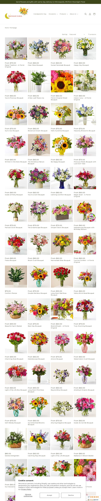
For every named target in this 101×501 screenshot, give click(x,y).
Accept (49, 495)
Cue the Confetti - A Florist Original (84, 261)
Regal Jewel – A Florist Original (82, 195)
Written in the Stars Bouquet (16, 162)
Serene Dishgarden (12, 456)
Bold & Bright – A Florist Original (60, 327)
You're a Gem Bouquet (36, 195)
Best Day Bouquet (35, 326)
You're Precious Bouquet (14, 98)
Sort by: (64, 34)
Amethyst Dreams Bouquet (84, 390)
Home (7, 27)
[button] (53, 14)
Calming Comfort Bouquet (61, 195)
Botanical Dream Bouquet (38, 131)
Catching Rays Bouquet (37, 456)
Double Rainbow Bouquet (37, 293)
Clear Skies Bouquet (35, 65)
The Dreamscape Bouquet (37, 227)
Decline (71, 495)
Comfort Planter (11, 293)
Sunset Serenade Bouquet (60, 65)
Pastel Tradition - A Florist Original (14, 66)
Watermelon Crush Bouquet (84, 359)
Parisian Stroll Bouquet (13, 227)
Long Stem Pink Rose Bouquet (36, 391)
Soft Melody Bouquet (13, 423)
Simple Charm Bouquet (59, 227)
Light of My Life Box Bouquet (16, 390)
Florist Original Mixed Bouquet (59, 99)
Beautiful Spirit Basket (13, 326)
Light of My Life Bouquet (60, 456)
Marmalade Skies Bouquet (60, 260)
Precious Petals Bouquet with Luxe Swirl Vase (85, 162)
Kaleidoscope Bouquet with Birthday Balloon (84, 228)
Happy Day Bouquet (81, 65)
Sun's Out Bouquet (12, 131)
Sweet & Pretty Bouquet (14, 195)
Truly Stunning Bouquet (83, 326)
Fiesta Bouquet (10, 260)
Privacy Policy (26, 489)
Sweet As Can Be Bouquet (83, 423)
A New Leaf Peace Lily (36, 98)
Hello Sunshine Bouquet (60, 131)
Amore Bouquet (57, 359)
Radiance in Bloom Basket (84, 456)
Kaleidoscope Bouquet (36, 359)
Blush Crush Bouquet (36, 260)
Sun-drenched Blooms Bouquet (36, 423)
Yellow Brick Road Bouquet (84, 293)
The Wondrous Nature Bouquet (36, 162)
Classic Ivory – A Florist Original (82, 99)
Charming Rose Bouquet (14, 359)
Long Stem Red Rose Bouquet (58, 294)
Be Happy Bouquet (58, 162)
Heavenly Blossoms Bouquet (84, 131)
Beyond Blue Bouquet (59, 390)
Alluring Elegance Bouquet (61, 423)
